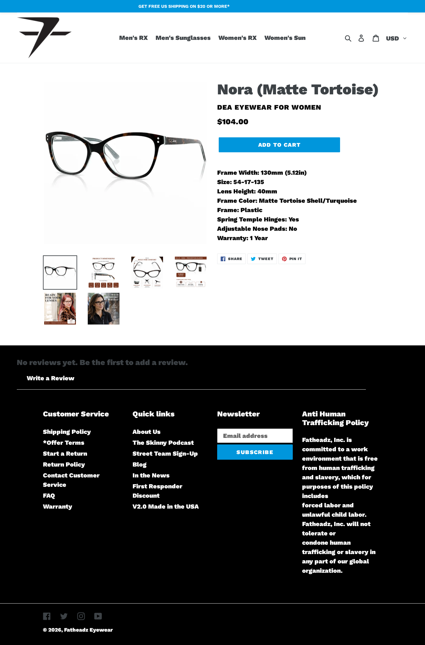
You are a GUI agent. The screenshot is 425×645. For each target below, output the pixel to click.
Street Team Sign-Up (165, 453)
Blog (140, 464)
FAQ (49, 495)
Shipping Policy (67, 431)
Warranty (57, 506)
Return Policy (64, 464)
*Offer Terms (63, 442)
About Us (147, 431)
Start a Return (65, 453)
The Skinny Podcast (163, 442)
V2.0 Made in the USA (166, 506)
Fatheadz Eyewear (88, 630)
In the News (151, 475)
